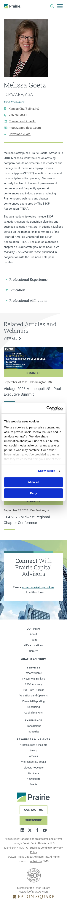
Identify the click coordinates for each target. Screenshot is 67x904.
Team (33, 639)
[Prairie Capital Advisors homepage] (12, 6)
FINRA (18, 847)
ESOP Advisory (33, 684)
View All (10, 338)
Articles (33, 756)
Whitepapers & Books (33, 761)
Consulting (33, 706)
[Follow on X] (30, 830)
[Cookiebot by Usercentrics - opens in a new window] (47, 408)
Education (17, 290)
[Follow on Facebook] (37, 830)
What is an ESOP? (34, 659)
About (33, 634)
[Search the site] (52, 6)
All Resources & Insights (33, 744)
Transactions (33, 725)
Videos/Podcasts (34, 767)
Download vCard (20, 134)
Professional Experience (28, 279)
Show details (46, 470)
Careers (33, 651)
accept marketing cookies (38, 587)
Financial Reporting (33, 701)
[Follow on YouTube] (44, 830)
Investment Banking (33, 678)
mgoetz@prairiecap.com (25, 127)
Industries (33, 731)
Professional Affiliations (28, 300)
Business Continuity (41, 847)
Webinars (33, 773)
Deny (33, 493)
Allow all (33, 482)
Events (33, 784)
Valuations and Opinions (33, 695)
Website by (36, 861)
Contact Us (33, 809)
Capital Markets (33, 712)
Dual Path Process (33, 689)
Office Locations (33, 645)
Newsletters (33, 778)
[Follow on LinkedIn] (22, 830)
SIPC (25, 847)
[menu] (60, 6)
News (33, 750)
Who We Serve (33, 672)
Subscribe (33, 820)
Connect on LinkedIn (22, 121)
